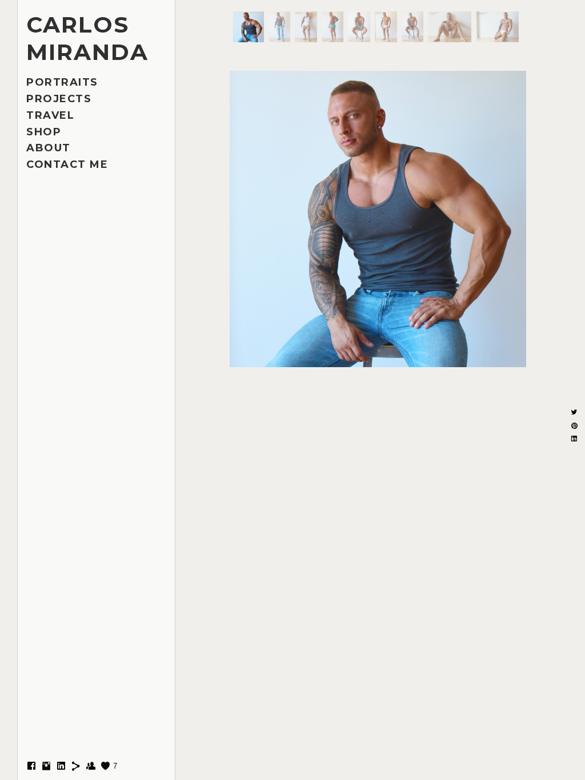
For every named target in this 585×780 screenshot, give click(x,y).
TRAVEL (50, 115)
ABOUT (48, 148)
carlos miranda (87, 38)
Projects (58, 99)
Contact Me (67, 164)
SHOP (43, 132)
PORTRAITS (62, 82)
